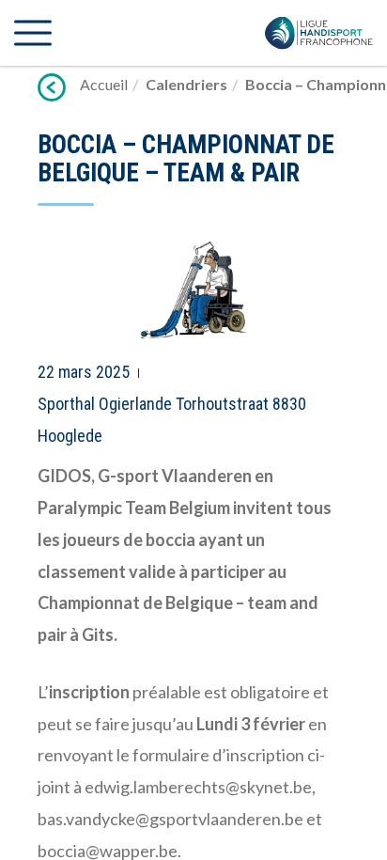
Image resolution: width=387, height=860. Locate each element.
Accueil (104, 84)
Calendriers (186, 84)
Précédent (52, 87)
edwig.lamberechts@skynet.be (198, 786)
